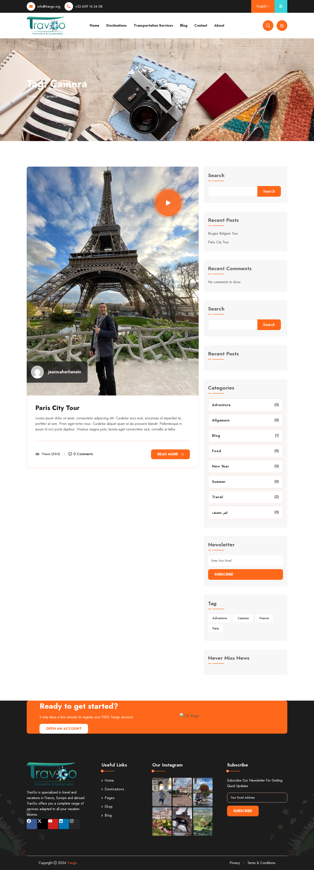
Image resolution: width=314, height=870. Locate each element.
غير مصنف (220, 512)
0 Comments (83, 454)
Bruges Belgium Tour (223, 233)
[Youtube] (53, 824)
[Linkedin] (64, 824)
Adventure (221, 405)
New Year (220, 466)
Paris (216, 628)
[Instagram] (74, 824)
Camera (243, 618)
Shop (109, 806)
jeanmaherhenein (64, 372)
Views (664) (51, 454)
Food (216, 451)
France (264, 618)
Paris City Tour (57, 407)
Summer (219, 481)
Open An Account (64, 728)
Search (216, 176)
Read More (167, 454)
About (219, 25)
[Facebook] (32, 824)
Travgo (72, 862)
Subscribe (223, 574)
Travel (217, 497)
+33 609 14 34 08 (89, 6)
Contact (200, 25)
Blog (183, 25)
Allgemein (220, 420)
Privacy (235, 862)
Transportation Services (153, 25)
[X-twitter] (42, 824)
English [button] (262, 6)
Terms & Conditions (261, 862)
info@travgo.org (48, 6)
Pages (110, 797)
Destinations (116, 25)
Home (94, 25)
